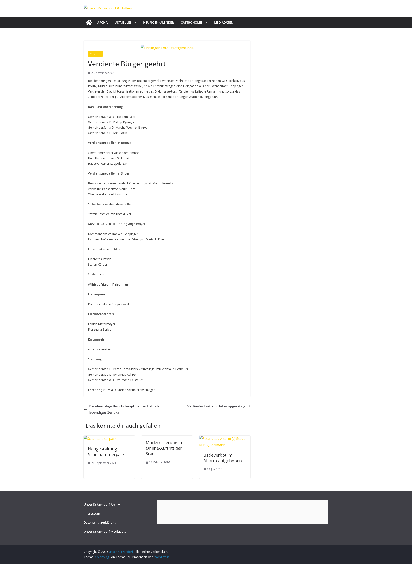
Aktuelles (123, 22)
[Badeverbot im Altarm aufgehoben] (224, 438)
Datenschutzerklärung (100, 522)
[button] (134, 23)
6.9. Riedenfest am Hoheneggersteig (216, 406)
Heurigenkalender (158, 22)
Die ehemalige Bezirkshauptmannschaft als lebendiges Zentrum (124, 409)
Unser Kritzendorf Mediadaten (106, 531)
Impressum (92, 513)
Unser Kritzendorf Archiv (102, 504)
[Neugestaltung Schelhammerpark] (100, 438)
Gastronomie (192, 22)
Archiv (102, 22)
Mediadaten (223, 22)
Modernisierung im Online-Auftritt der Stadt (164, 448)
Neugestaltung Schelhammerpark (106, 451)
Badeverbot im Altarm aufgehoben (222, 458)
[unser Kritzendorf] (89, 22)
